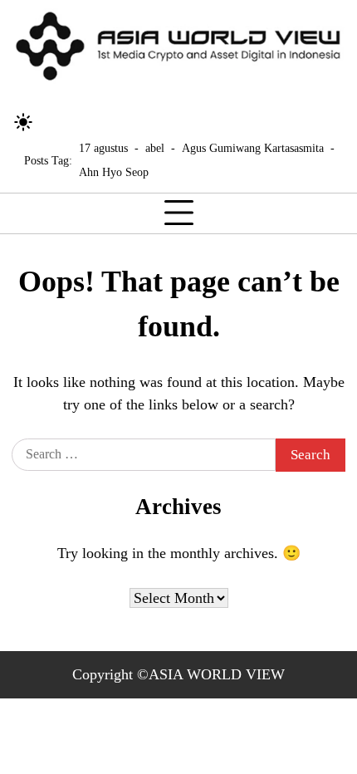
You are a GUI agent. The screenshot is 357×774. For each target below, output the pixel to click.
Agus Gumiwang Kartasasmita (253, 147)
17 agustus (103, 147)
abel (154, 147)
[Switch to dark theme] (23, 122)
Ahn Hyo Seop (114, 172)
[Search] (54, 122)
